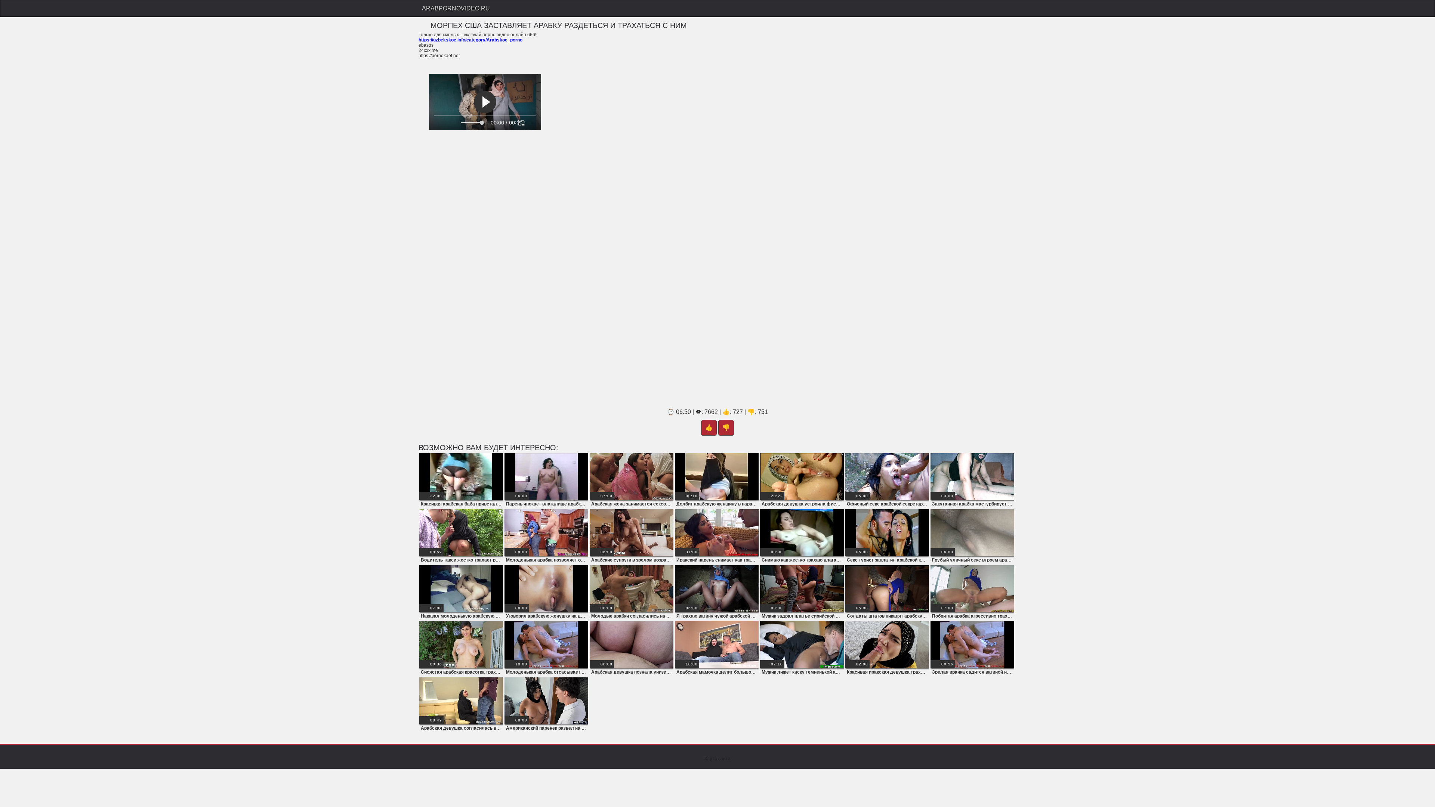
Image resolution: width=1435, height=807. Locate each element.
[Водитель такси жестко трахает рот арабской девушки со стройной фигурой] (461, 532)
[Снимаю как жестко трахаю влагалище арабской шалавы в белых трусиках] (802, 532)
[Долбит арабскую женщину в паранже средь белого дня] (717, 476)
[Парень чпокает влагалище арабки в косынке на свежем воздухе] (546, 476)
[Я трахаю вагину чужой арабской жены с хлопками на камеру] (717, 588)
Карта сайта (717, 758)
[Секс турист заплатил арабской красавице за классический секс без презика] (887, 532)
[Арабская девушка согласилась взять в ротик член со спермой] (461, 700)
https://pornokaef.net (439, 55)
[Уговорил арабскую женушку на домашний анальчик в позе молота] (546, 588)
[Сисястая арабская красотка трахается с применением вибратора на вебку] (461, 644)
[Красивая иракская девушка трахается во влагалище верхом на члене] (887, 644)
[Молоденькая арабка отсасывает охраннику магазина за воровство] (546, 644)
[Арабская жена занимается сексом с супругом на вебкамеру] (631, 476)
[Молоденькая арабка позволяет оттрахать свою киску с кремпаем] (546, 532)
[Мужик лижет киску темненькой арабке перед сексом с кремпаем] (802, 644)
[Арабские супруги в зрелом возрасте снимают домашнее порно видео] (631, 532)
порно (489, 34)
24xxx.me (428, 50)
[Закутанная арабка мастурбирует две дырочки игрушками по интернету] (972, 476)
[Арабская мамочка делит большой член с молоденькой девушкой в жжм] (717, 644)
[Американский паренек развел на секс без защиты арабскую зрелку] (546, 700)
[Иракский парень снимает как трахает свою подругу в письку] (717, 532)
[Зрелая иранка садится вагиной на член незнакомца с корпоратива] (972, 644)
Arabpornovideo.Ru (456, 8)
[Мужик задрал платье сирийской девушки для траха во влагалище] (802, 588)
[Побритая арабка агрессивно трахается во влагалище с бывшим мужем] (972, 588)
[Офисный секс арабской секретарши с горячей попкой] (887, 476)
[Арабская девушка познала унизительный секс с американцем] (631, 644)
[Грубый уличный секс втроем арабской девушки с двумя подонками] (972, 532)
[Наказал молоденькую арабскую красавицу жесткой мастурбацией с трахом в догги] (461, 588)
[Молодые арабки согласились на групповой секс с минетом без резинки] (631, 588)
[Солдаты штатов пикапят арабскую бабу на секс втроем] (887, 588)
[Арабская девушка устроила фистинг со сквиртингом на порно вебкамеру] (802, 476)
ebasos (426, 45)
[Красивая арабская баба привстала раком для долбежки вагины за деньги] (461, 476)
